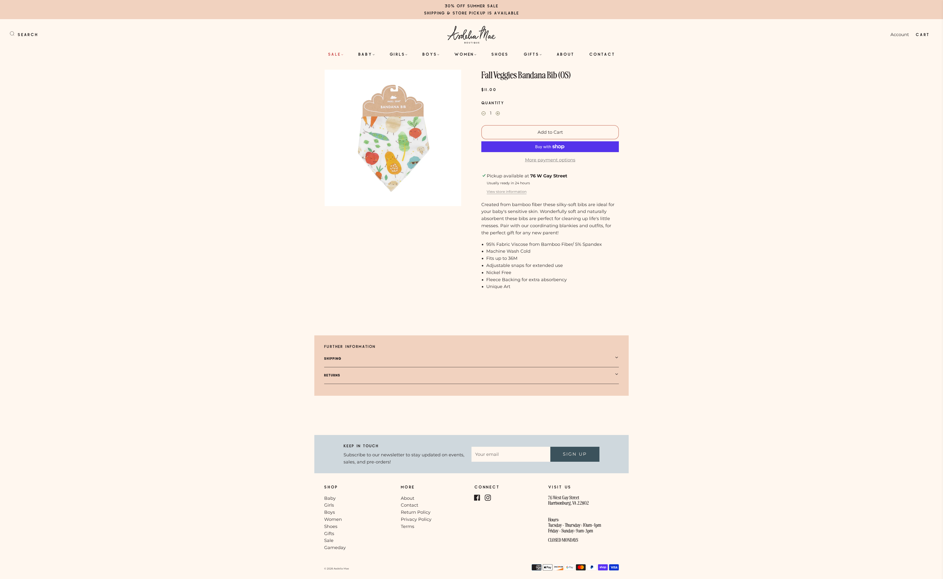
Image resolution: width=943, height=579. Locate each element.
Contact (602, 54)
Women (464, 54)
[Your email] (511, 454)
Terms (407, 526)
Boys (429, 54)
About (565, 54)
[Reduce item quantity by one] (483, 113)
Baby (365, 54)
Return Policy (415, 512)
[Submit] (15, 33)
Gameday (335, 547)
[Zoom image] (393, 139)
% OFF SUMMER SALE (474, 6)
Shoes (500, 54)
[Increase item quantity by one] (497, 113)
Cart (923, 34)
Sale (334, 54)
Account (899, 34)
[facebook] (477, 497)
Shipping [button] (333, 358)
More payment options (550, 160)
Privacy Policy (416, 519)
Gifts (531, 54)
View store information (507, 191)
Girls (397, 54)
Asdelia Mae (341, 568)
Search (28, 34)
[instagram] (487, 497)
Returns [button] (332, 375)
